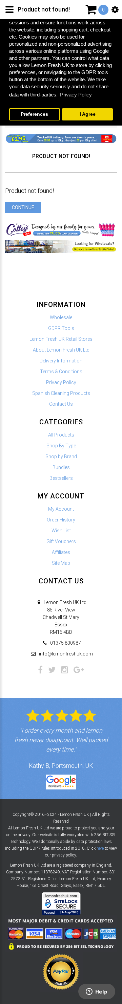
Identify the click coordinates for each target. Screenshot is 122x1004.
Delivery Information (61, 360)
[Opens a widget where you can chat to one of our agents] (96, 992)
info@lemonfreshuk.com (66, 653)
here (100, 848)
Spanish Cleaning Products (61, 393)
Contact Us (61, 404)
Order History (61, 519)
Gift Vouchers (61, 541)
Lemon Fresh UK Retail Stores (61, 339)
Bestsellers (61, 478)
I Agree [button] (88, 114)
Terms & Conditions (61, 371)
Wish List (61, 530)
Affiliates (61, 552)
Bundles (61, 467)
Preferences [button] (34, 114)
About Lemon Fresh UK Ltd (61, 350)
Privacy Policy (61, 382)
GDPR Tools (61, 328)
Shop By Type (61, 445)
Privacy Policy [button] (76, 94)
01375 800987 (65, 643)
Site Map (61, 563)
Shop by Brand (61, 456)
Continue (23, 207)
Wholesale (61, 317)
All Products (61, 435)
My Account (61, 509)
